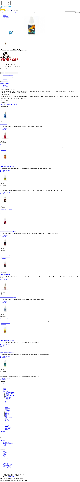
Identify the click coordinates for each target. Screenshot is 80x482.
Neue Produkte (5, 463)
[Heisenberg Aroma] (5, 119)
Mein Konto (2, 440)
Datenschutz (5, 469)
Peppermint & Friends (9, 393)
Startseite (10, 12)
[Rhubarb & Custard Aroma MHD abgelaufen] (5, 160)
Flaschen (4, 388)
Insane (6, 409)
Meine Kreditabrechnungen (8, 443)
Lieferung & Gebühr (6, 466)
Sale (3, 390)
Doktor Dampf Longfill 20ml (10, 392)
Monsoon (7, 414)
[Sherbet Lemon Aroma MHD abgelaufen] (5, 182)
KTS (6, 412)
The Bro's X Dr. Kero (9, 423)
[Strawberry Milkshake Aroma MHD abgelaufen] (5, 291)
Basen (4, 385)
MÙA (6, 415)
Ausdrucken (5, 79)
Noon (6, 416)
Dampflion (7, 399)
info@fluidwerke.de (10, 476)
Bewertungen (5, 86)
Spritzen (4, 389)
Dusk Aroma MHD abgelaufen (5, 274)
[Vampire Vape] (9, 60)
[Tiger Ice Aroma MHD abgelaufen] (5, 368)
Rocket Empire (8, 420)
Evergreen (7, 402)
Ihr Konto (4, 15)
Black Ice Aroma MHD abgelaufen (6, 318)
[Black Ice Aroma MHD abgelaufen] (5, 313)
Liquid (4, 383)
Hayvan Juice (7, 408)
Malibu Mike (7, 413)
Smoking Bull (7, 422)
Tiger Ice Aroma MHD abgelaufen (6, 373)
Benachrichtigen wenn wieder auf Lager (7, 70)
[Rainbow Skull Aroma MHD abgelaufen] (5, 334)
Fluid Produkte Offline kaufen (8, 464)
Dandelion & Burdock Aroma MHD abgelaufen (8, 231)
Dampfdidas (7, 398)
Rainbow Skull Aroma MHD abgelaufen (7, 340)
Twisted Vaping (8, 427)
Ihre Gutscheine (6, 446)
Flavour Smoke (8, 404)
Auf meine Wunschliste (4, 83)
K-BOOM (7, 411)
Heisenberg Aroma (3, 124)
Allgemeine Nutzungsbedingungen (9, 467)
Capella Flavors (8, 397)
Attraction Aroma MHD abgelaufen (6, 209)
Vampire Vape (22, 12)
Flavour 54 (7, 403)
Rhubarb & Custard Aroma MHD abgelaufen (7, 166)
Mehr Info (5, 85)
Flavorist (6, 407)
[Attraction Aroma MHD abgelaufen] (5, 204)
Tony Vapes (7, 425)
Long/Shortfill (16, 12)
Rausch (6, 419)
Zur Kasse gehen (6, 17)
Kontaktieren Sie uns (7, 465)
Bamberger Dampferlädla (10, 395)
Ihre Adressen (5, 444)
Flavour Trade (7, 406)
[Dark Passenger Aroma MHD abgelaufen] (5, 346)
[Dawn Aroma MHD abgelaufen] (5, 247)
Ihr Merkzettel (5, 16)
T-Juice (6, 426)
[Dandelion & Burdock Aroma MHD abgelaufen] (5, 225)
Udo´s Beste (7, 428)
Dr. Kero (6, 401)
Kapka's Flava (7, 410)
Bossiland (7, 396)
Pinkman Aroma (3, 144)
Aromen (4, 386)
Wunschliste (2, 431)
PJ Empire (7, 418)
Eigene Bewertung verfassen (8, 75)
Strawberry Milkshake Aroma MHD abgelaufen (8, 297)
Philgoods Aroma (8, 417)
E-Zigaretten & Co (6, 384)
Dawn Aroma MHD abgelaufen (5, 252)
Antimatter (7, 394)
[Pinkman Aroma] (5, 140)
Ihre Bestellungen (6, 442)
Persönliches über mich (7, 445)
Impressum (5, 468)
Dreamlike (7, 400)
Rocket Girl (7, 421)
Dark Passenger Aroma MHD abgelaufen (7, 352)
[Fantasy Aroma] (5, 44)
